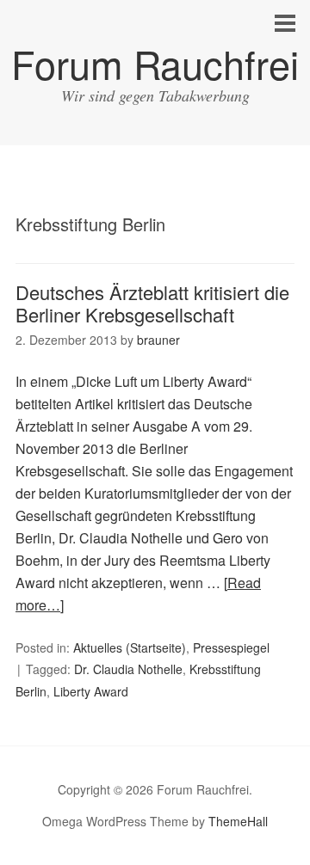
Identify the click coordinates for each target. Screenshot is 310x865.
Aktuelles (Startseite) (129, 647)
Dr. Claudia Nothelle (128, 669)
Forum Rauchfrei (155, 63)
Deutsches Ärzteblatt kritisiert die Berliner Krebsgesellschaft (152, 303)
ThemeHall (238, 821)
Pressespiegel (231, 647)
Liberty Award (90, 691)
